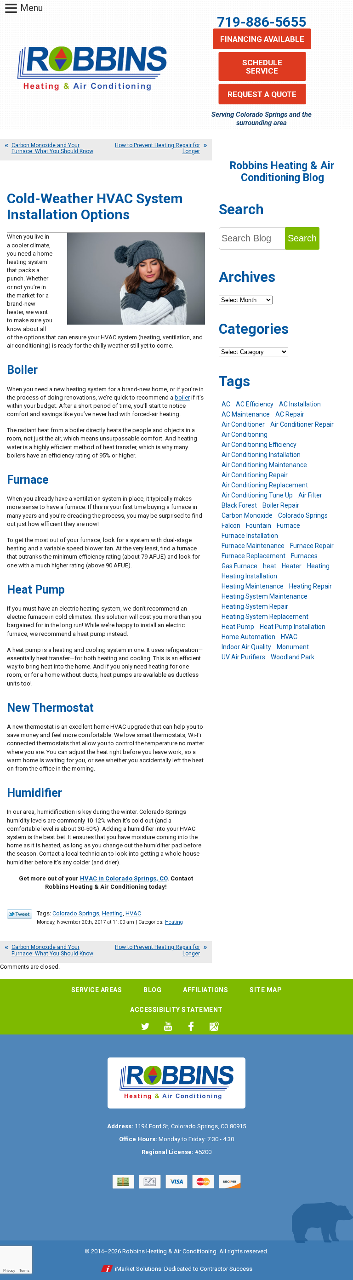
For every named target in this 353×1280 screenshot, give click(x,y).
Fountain (258, 525)
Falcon (231, 525)
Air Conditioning (245, 434)
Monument (293, 647)
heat (269, 566)
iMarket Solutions (138, 1268)
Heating (112, 913)
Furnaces (304, 556)
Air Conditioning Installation (261, 454)
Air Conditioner (243, 424)
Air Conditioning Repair (255, 475)
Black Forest (239, 505)
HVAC (133, 913)
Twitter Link (19, 914)
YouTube (168, 1026)
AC (226, 404)
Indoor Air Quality (246, 647)
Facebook (191, 1026)
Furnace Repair (312, 545)
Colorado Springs (75, 913)
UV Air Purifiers (243, 657)
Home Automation (248, 636)
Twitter (145, 1026)
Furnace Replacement (253, 556)
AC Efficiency (254, 404)
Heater (292, 566)
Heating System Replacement (265, 616)
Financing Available (262, 39)
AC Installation (300, 404)
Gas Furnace (239, 566)
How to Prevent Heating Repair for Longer (157, 148)
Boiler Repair (280, 505)
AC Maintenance (246, 414)
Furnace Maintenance (253, 545)
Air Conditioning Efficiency (259, 444)
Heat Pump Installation (292, 626)
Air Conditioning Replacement (265, 485)
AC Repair (289, 414)
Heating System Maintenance (264, 596)
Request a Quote (262, 94)
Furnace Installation (250, 535)
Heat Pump (238, 626)
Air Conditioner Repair (302, 424)
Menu (31, 7)
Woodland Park (292, 657)
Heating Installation (249, 576)
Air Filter (310, 495)
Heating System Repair (255, 606)
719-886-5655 (261, 22)
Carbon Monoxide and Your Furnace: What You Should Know (52, 148)
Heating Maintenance (253, 586)
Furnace (288, 525)
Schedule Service (262, 66)
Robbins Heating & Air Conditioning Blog (282, 172)
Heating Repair (310, 586)
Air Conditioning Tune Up (257, 495)
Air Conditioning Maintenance (264, 465)
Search (302, 238)
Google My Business (214, 1026)
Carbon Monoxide (247, 515)
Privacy (9, 1271)
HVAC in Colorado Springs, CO (123, 878)
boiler (182, 397)
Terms (24, 1271)
